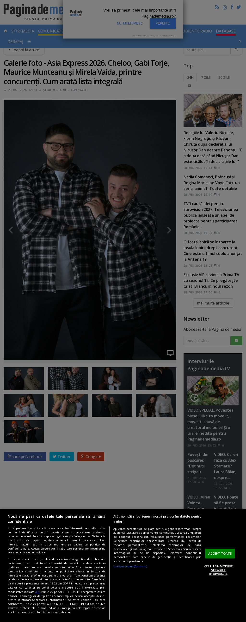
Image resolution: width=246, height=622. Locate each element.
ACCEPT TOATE (220, 553)
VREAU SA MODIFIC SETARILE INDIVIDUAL (218, 570)
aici (37, 592)
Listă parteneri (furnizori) (130, 566)
